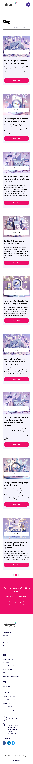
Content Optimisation (9, 700)
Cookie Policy (17, 760)
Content (5, 28)
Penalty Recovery (8, 669)
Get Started (16, 603)
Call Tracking (6, 703)
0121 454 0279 (12, 718)
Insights (5, 642)
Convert (15, 28)
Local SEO (6, 673)
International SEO (8, 659)
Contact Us (6, 649)
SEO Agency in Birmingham (11, 676)
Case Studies (7, 632)
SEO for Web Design (9, 710)
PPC (24, 28)
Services (5, 635)
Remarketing (6, 686)
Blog (4, 646)
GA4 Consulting (7, 706)
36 (31, 575)
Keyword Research (8, 666)
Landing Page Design (9, 696)
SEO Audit (6, 662)
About (5, 639)
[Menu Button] (28, 4)
